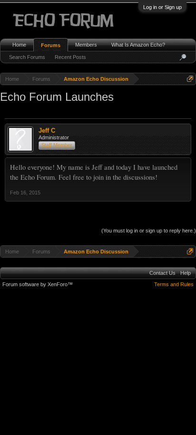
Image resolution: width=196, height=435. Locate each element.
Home (19, 45)
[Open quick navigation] (190, 79)
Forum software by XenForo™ (37, 284)
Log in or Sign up (162, 7)
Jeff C (47, 130)
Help (185, 273)
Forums (50, 45)
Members (86, 45)
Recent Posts (70, 57)
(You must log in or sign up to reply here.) (148, 230)
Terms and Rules (174, 284)
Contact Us (162, 273)
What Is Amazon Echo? (138, 45)
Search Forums (27, 57)
